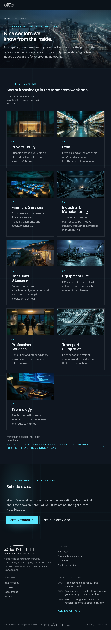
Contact (8, 596)
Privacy (90, 624)
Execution (63, 560)
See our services (56, 520)
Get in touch (22, 520)
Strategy (63, 551)
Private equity (11, 582)
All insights (69, 610)
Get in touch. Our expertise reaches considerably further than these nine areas (55, 446)
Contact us (102, 624)
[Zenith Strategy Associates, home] (9, 5)
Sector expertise (67, 565)
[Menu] (104, 5)
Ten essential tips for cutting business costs (78, 584)
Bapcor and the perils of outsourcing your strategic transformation (82, 593)
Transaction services (70, 556)
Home (7, 18)
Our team (9, 587)
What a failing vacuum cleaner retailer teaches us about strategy (81, 601)
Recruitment (11, 592)
